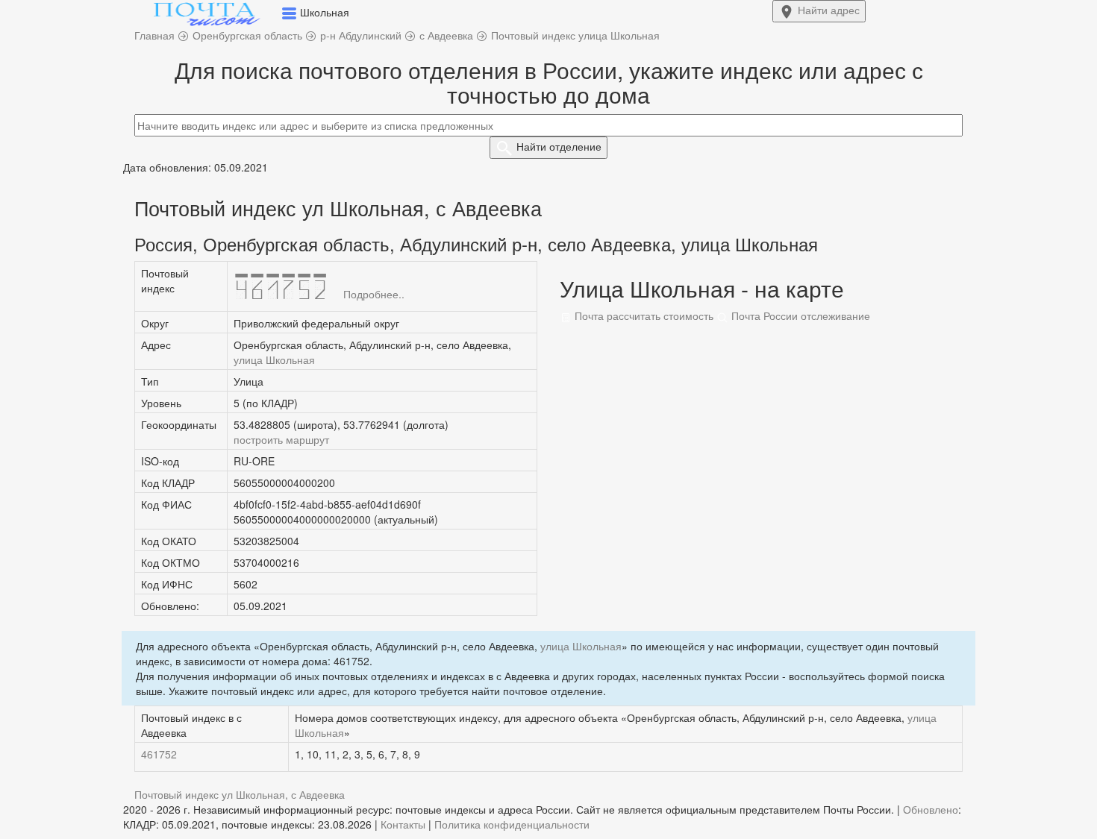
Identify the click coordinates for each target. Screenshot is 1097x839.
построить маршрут (281, 439)
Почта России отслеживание (799, 315)
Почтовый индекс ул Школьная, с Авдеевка (239, 794)
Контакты (403, 824)
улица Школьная (274, 359)
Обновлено (930, 809)
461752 (159, 754)
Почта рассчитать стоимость (642, 315)
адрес (829, 9)
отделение (558, 146)
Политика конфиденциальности (512, 824)
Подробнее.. (373, 293)
